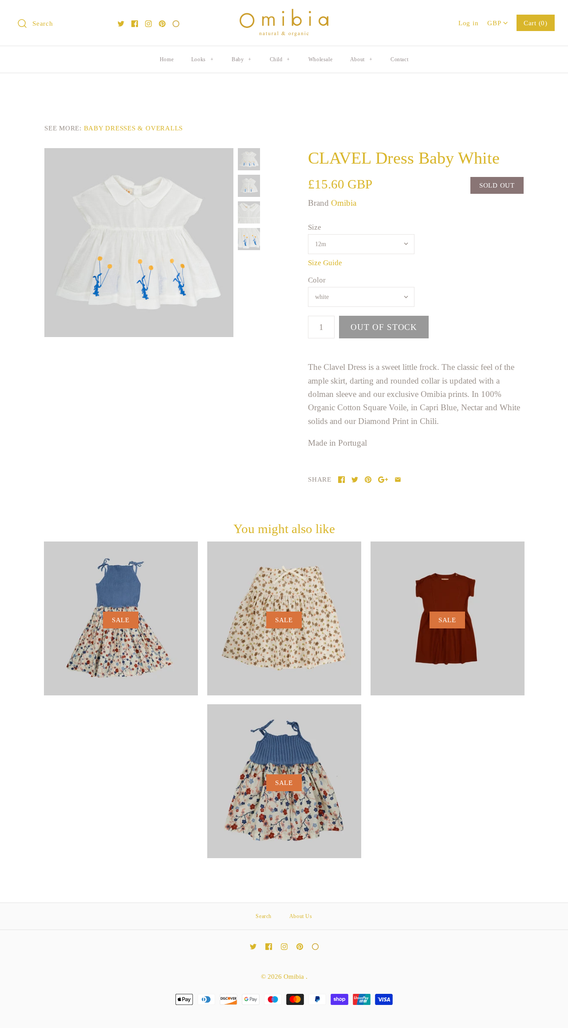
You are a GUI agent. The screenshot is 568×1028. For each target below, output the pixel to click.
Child (280, 59)
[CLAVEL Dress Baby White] (138, 242)
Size (314, 227)
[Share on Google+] (383, 479)
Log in (468, 23)
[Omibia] (284, 15)
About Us (300, 916)
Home (167, 59)
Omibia (343, 203)
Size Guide (325, 263)
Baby (242, 59)
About (361, 59)
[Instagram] (148, 23)
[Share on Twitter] (354, 479)
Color (317, 280)
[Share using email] (397, 479)
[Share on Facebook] (341, 479)
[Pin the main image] (368, 479)
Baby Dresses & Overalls (133, 128)
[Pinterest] (162, 23)
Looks (202, 59)
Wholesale (320, 59)
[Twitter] (121, 23)
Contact (399, 59)
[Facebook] (134, 23)
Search (264, 916)
